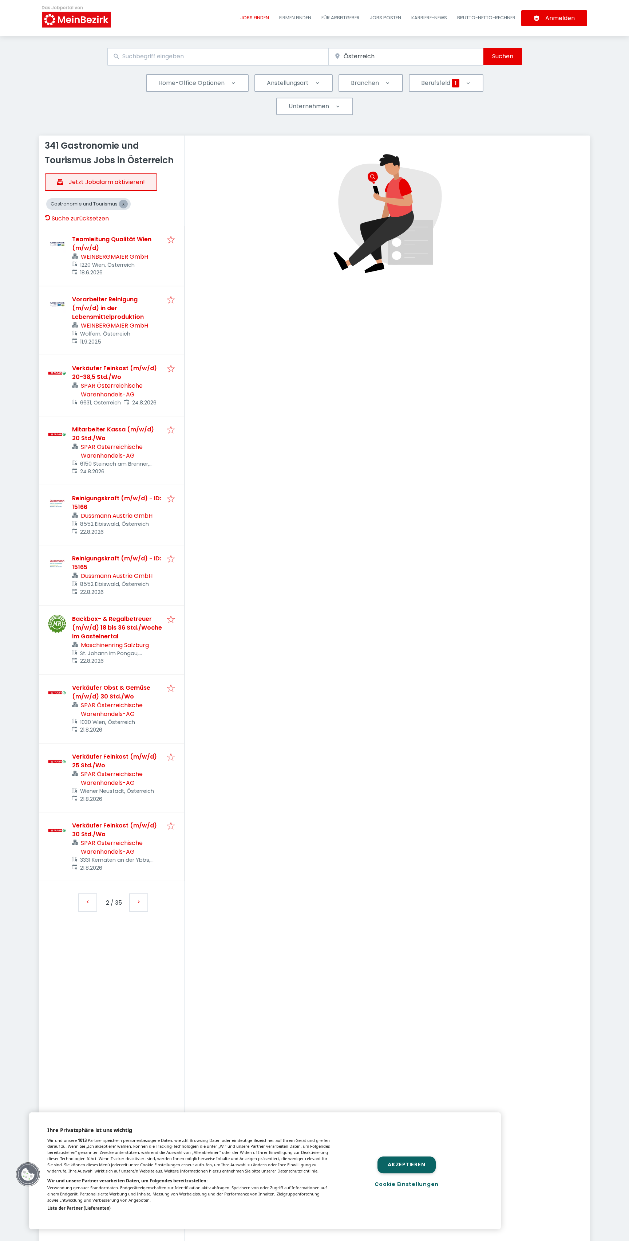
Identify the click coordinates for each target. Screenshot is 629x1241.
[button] (28, 1174)
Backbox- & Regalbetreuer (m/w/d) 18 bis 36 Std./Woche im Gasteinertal (117, 628)
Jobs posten (385, 18)
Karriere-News (429, 18)
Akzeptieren (406, 1164)
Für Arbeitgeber (340, 18)
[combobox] (218, 57)
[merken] (170, 240)
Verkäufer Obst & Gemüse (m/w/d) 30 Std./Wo (111, 692)
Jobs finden (254, 18)
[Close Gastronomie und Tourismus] (123, 204)
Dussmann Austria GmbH (117, 516)
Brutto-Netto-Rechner (486, 18)
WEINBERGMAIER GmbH (114, 256)
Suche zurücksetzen (80, 218)
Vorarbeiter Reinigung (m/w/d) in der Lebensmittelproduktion (108, 308)
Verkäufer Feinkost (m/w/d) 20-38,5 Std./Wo (114, 372)
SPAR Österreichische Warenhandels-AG (112, 390)
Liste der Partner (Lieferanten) (79, 1208)
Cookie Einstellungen (407, 1184)
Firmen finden (295, 18)
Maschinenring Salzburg (115, 645)
